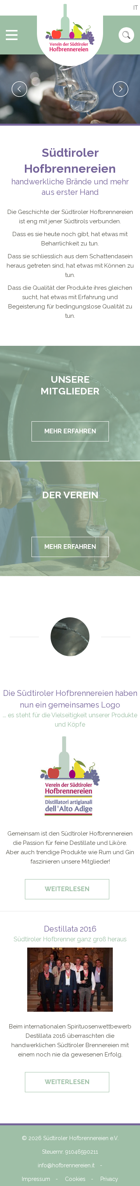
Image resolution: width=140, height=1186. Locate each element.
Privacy (109, 1179)
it (135, 8)
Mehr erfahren (70, 431)
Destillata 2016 (70, 929)
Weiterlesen (69, 892)
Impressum (36, 1179)
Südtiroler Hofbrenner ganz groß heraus (70, 939)
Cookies (75, 1179)
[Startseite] (70, 33)
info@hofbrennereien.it (66, 1165)
